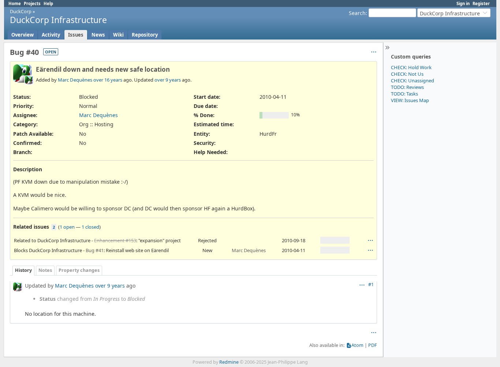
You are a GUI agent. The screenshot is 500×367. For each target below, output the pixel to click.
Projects (32, 3)
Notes (45, 270)
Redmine (229, 362)
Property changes (79, 270)
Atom (357, 345)
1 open (67, 227)
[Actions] (370, 240)
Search (357, 13)
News (98, 34)
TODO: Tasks (404, 93)
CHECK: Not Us (407, 74)
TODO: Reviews (407, 87)
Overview (22, 34)
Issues (75, 34)
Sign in (463, 3)
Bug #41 (95, 250)
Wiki (118, 34)
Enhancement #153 (115, 240)
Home (14, 3)
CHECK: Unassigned (412, 80)
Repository (145, 34)
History (23, 270)
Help (48, 3)
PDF (372, 345)
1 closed (90, 227)
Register (481, 3)
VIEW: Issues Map (410, 100)
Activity (51, 34)
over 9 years (167, 79)
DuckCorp (20, 11)
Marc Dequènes (75, 79)
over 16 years (107, 79)
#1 (371, 284)
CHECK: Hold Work (411, 67)
